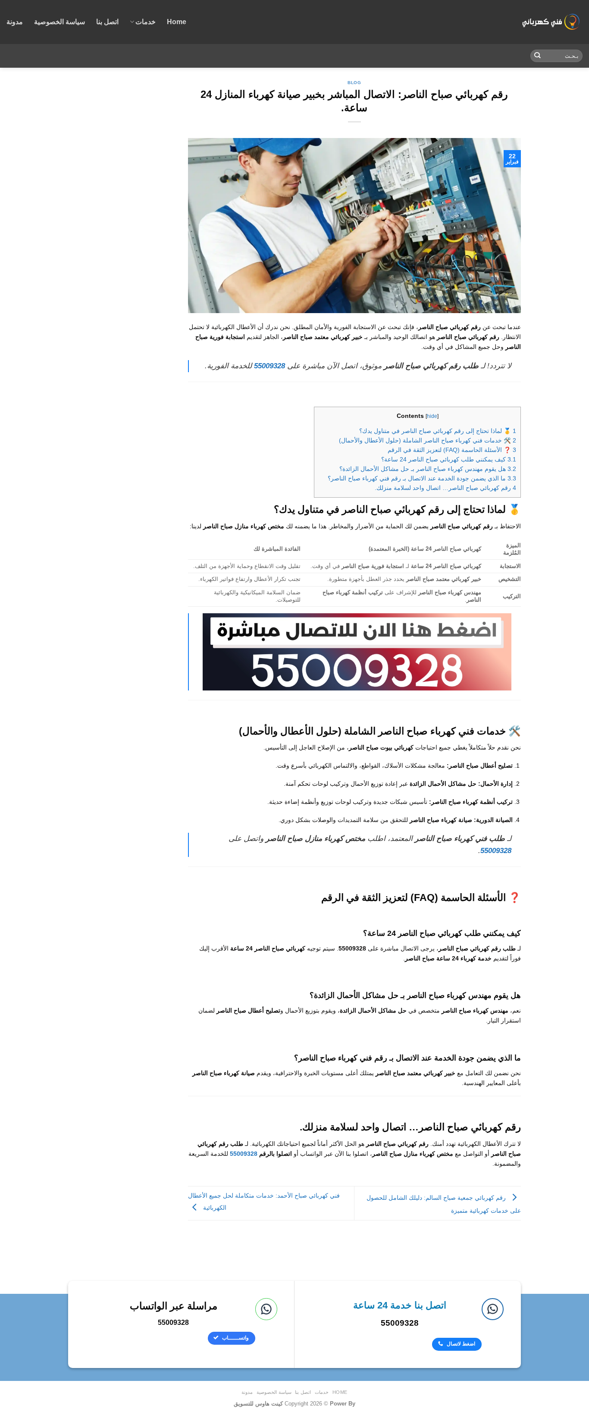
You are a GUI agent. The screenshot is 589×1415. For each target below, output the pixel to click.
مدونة (14, 21)
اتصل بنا (107, 21)
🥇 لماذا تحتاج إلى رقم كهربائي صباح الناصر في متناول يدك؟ (437, 431)
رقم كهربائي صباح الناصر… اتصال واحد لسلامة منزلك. (445, 488)
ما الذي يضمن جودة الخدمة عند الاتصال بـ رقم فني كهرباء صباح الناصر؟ (422, 478)
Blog (354, 82)
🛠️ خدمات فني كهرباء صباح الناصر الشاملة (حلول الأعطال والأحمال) (427, 440)
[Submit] (537, 56)
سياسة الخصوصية (59, 21)
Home (176, 21)
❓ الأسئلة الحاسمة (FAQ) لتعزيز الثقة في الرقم (452, 450)
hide (432, 416)
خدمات (145, 21)
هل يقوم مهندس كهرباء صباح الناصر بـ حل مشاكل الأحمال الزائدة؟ (427, 469)
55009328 (243, 1153)
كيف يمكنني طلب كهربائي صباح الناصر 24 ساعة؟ (448, 459)
